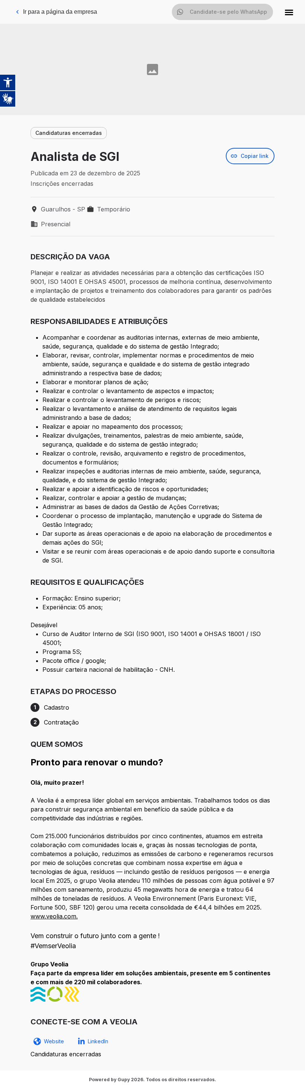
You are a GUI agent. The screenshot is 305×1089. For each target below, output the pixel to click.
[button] (289, 12)
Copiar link (255, 156)
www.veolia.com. (54, 916)
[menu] (289, 12)
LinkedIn (98, 1041)
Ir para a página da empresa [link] (60, 12)
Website (54, 1041)
